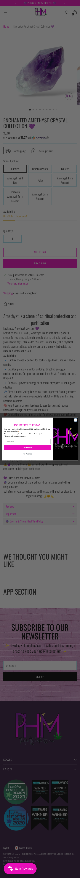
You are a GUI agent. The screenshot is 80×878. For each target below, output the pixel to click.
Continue (27, 447)
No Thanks (27, 454)
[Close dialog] (75, 420)
